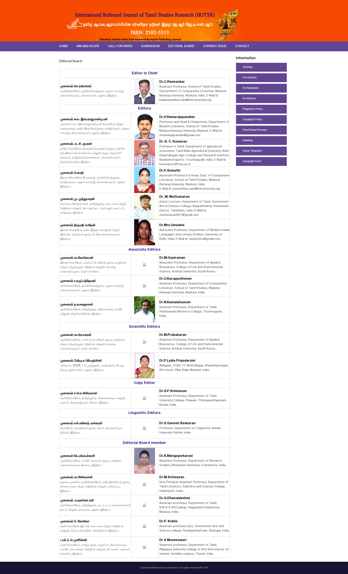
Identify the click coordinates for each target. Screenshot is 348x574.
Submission (150, 46)
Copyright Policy (252, 119)
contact (242, 46)
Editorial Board (181, 46)
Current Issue (215, 46)
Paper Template (252, 151)
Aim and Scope (88, 46)
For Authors (250, 78)
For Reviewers (251, 88)
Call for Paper (120, 46)
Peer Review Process (255, 130)
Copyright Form (252, 161)
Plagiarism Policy (253, 109)
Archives (248, 67)
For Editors (249, 98)
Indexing (248, 140)
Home (63, 46)
